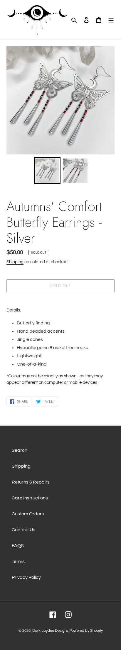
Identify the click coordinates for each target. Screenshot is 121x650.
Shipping (14, 262)
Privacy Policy (26, 577)
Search (19, 450)
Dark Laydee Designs (50, 631)
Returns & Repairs (31, 482)
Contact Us (23, 529)
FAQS (18, 545)
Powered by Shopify (86, 631)
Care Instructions (30, 498)
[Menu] (111, 19)
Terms (18, 561)
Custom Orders (28, 513)
